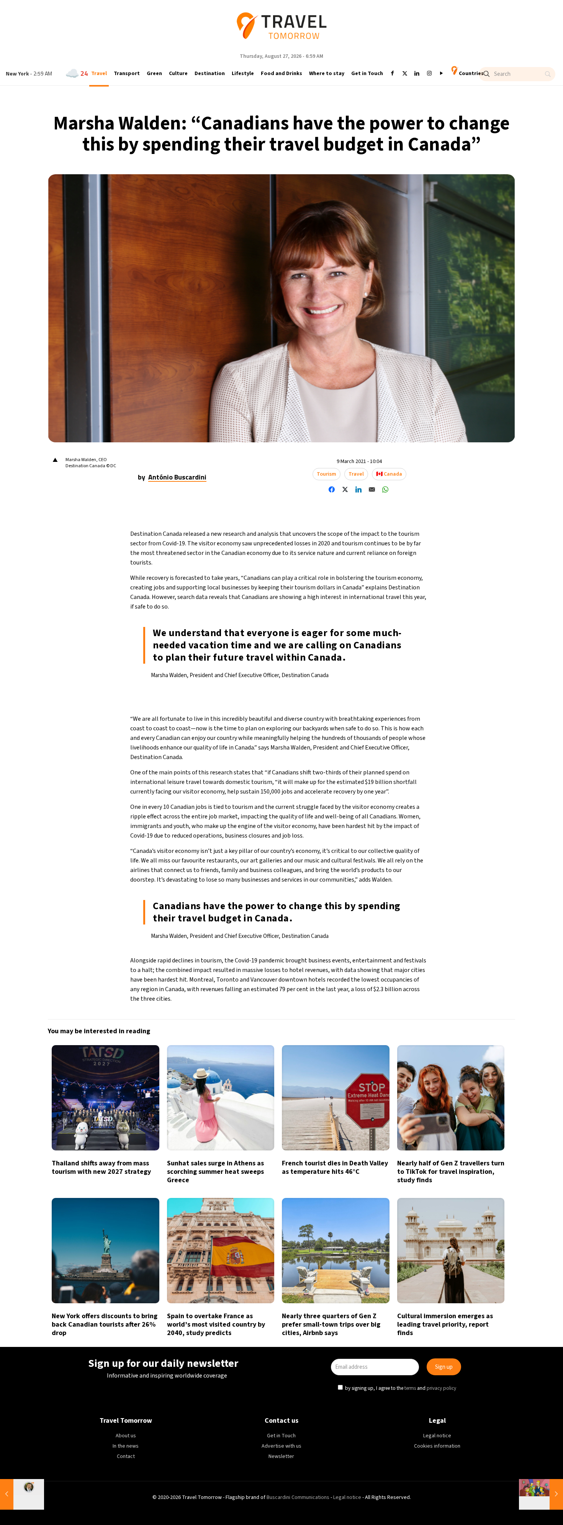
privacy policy (386, 797)
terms (355, 797)
